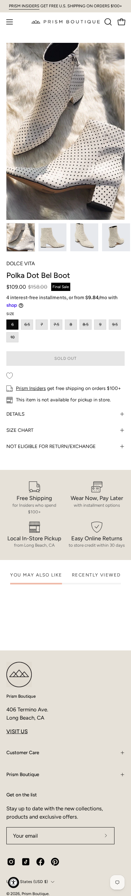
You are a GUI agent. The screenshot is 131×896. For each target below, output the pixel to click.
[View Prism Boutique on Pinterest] (55, 861)
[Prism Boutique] (65, 22)
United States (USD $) (27, 881)
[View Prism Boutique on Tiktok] (26, 861)
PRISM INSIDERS (24, 5)
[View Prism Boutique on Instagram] (11, 861)
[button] (107, 21)
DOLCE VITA (20, 263)
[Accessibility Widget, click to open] (13, 882)
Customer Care (22, 752)
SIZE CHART (19, 430)
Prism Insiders (31, 388)
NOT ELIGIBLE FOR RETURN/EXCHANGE (51, 446)
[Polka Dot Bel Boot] (20, 237)
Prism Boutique (21, 696)
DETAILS (15, 414)
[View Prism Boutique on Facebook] (40, 861)
